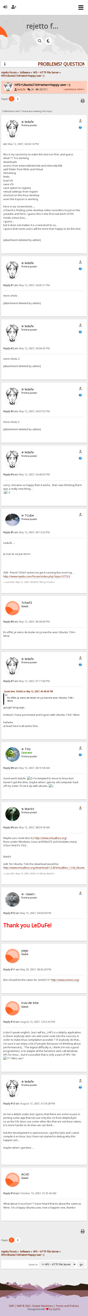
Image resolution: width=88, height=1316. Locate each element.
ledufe (21, 89)
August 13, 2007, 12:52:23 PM (29, 1022)
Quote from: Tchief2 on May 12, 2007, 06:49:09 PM (28, 691)
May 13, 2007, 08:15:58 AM (26, 768)
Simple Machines (42, 1306)
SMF (11, 1306)
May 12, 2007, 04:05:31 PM (26, 285)
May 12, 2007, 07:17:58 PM (26, 681)
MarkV (29, 809)
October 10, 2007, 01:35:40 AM (29, 1193)
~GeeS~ (30, 894)
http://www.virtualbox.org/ (51, 838)
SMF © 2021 (24, 1306)
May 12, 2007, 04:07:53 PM (26, 411)
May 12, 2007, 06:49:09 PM (26, 621)
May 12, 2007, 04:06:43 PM (26, 348)
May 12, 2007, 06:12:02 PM (26, 532)
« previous (69, 89)
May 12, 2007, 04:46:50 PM (26, 474)
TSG (27, 749)
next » (80, 89)
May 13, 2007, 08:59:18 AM (26, 827)
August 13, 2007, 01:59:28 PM (29, 1103)
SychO (56, 1309)
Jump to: (33, 1264)
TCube (29, 515)
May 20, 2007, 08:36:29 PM (27, 969)
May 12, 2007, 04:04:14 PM (21, 144)
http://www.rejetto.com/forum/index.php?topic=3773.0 (36, 576)
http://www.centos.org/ (65, 980)
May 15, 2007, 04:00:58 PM (27, 913)
